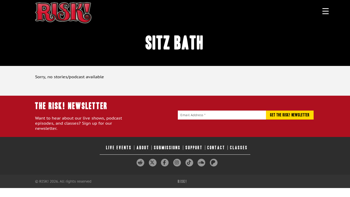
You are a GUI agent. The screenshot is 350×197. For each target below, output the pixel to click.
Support (194, 147)
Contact (216, 147)
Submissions (167, 147)
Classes (239, 147)
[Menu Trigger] (325, 11)
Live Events (119, 147)
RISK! (182, 181)
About (143, 147)
